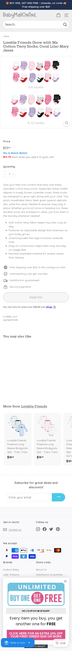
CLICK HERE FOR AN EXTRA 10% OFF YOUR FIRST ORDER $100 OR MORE (36, 635)
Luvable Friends (34, 406)
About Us (41, 569)
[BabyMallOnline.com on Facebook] (45, 529)
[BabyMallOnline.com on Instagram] (38, 529)
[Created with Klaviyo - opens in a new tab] (36, 646)
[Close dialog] (65, 581)
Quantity (9, 166)
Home (6, 36)
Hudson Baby (11, 569)
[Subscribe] (58, 497)
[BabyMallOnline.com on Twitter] (51, 529)
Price (6, 141)
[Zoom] (66, 122)
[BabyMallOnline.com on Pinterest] (58, 529)
